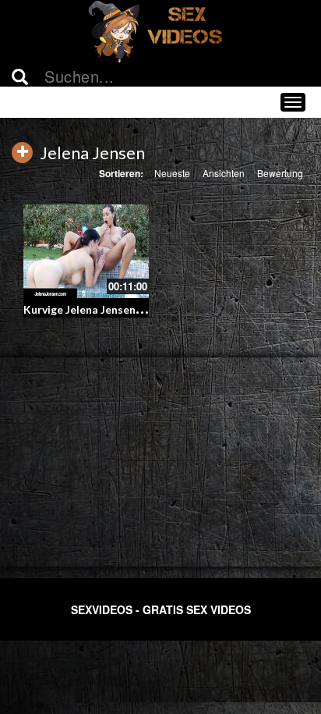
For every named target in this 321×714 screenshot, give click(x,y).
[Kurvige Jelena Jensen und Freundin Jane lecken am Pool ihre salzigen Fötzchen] (86, 251)
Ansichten (224, 172)
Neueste (172, 172)
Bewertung (280, 172)
